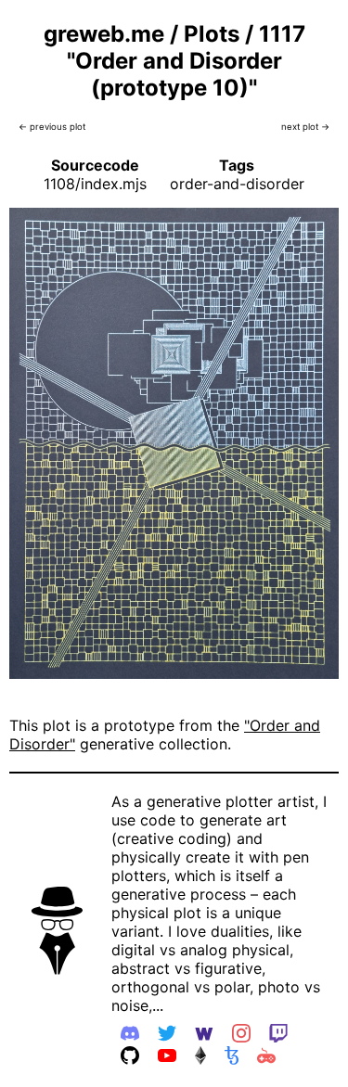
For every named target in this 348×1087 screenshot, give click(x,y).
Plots (211, 33)
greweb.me (104, 33)
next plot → (305, 126)
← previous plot (52, 126)
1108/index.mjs (95, 183)
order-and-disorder (237, 183)
